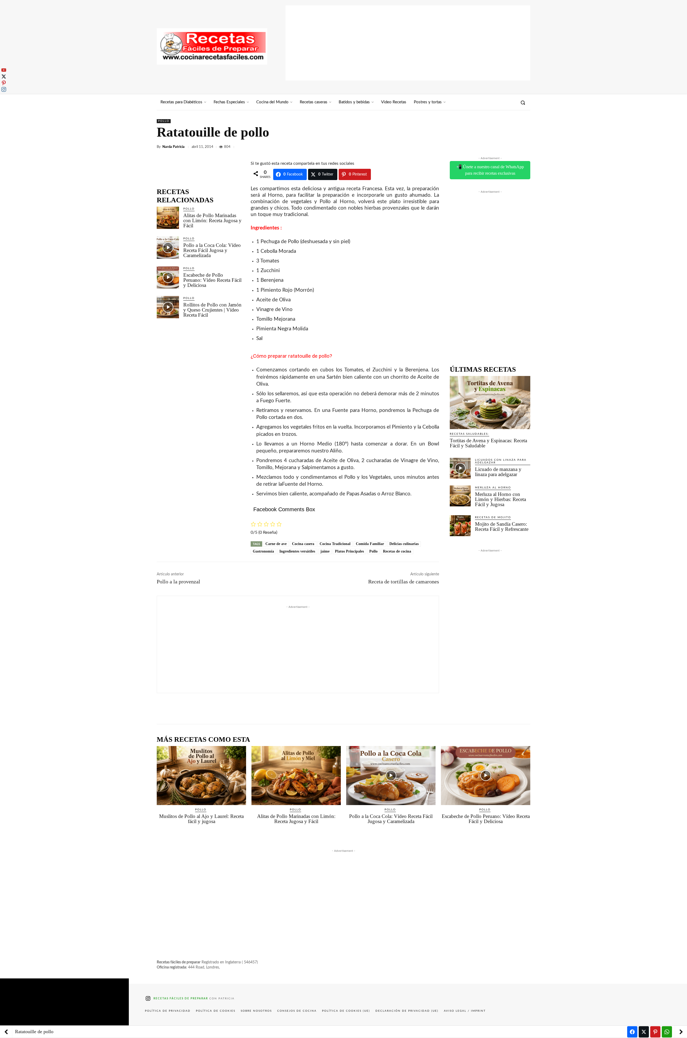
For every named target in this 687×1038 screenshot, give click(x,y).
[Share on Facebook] (632, 1031)
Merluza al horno (493, 487)
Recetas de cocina (397, 551)
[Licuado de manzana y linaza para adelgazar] (460, 468)
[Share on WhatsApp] (667, 1031)
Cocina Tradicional (335, 544)
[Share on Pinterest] (655, 1031)
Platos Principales (349, 551)
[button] (522, 102)
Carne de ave (276, 544)
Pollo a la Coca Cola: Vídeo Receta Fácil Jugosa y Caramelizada (212, 250)
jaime (325, 551)
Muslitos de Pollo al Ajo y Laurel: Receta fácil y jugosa (201, 818)
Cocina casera (303, 544)
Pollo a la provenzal (178, 581)
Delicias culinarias (404, 544)
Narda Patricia (173, 147)
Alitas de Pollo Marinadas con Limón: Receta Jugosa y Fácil (212, 220)
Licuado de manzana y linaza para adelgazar (498, 471)
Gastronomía (263, 551)
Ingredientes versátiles (297, 551)
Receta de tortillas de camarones (403, 581)
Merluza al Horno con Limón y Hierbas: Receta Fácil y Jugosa (500, 499)
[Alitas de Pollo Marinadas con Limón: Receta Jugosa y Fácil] (168, 218)
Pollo (163, 121)
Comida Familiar (370, 544)
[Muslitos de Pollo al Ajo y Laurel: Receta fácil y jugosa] (201, 775)
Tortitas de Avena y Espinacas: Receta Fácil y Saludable (488, 443)
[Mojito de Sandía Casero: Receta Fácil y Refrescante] (460, 525)
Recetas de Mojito (493, 517)
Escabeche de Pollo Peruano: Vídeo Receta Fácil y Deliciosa (212, 280)
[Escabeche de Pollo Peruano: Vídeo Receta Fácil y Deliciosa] (168, 277)
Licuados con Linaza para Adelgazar (501, 461)
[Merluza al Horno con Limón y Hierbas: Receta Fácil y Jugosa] (460, 495)
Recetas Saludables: (469, 434)
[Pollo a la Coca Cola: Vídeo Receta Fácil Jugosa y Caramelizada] (168, 247)
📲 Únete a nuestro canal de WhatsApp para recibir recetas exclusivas (490, 170)
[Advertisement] (408, 43)
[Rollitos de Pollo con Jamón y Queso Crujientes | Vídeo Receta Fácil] (168, 307)
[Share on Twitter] (644, 1031)
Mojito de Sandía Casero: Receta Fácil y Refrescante (501, 526)
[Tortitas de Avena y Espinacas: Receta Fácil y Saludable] (490, 402)
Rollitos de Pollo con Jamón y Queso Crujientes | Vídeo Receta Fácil (212, 310)
